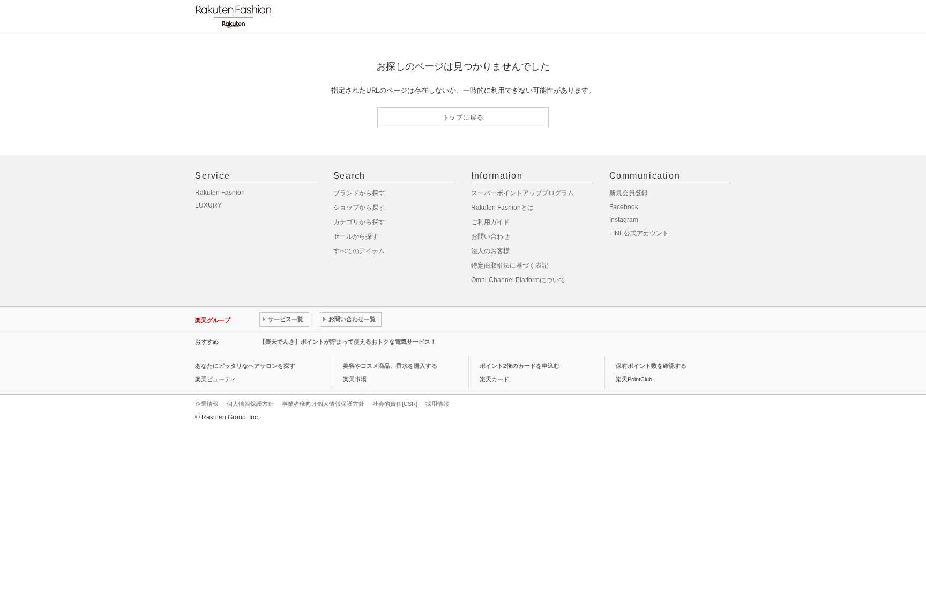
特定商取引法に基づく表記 (509, 265)
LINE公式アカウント (639, 233)
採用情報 (437, 404)
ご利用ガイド (490, 222)
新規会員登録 (628, 193)
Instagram (623, 220)
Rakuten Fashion (220, 192)
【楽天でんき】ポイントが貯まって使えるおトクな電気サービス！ (347, 341)
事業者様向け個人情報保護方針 (323, 404)
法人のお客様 (490, 251)
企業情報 (207, 404)
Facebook (623, 207)
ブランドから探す (359, 193)
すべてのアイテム (359, 251)
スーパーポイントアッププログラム (522, 193)
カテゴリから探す (359, 222)
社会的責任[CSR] (394, 404)
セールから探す (355, 236)
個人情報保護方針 (250, 404)
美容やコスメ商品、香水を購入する (390, 366)
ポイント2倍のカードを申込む (519, 366)
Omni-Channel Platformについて (518, 280)
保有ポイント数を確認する (651, 366)
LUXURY (208, 205)
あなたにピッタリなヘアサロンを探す (245, 366)
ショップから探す (359, 207)
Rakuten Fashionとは (502, 207)
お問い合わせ (490, 236)
